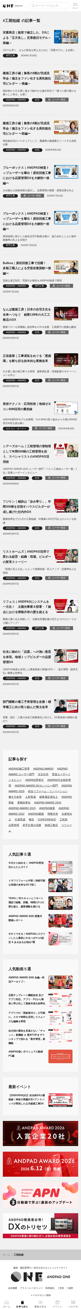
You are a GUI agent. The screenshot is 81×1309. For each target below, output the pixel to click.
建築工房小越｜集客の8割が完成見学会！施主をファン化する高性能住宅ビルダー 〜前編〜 (27, 128)
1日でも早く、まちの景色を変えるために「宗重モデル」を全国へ (39, 50)
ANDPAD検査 (47, 808)
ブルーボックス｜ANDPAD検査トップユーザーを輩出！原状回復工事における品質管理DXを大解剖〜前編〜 (27, 221)
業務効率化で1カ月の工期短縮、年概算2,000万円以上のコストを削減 (39, 521)
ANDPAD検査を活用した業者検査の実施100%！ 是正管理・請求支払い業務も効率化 (40, 671)
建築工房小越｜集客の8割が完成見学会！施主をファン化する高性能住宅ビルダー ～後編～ (27, 78)
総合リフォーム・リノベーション (48, 791)
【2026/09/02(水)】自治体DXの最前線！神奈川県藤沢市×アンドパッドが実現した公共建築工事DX (26, 1099)
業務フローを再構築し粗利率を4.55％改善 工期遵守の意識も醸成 (39, 327)
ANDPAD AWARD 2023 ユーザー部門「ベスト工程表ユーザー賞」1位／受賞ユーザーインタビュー (40, 471)
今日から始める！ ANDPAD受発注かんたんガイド (26, 864)
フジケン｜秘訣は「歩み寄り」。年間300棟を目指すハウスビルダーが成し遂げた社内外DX (27, 506)
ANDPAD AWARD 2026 (47, 802)
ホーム (6, 1254)
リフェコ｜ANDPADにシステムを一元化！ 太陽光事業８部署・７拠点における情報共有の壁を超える (27, 607)
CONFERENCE (47, 819)
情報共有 (52, 813)
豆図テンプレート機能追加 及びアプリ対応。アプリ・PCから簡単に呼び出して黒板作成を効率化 (26, 999)
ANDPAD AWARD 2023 (22, 808)
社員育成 (20, 819)
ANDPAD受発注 (34, 779)
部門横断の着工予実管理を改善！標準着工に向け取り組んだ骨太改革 (27, 704)
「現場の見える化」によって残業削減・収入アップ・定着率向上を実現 (39, 571)
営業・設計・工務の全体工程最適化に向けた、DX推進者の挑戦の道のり (40, 719)
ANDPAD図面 (36, 813)
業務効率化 (24, 802)
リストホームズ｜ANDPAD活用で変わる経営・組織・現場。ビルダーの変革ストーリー (27, 557)
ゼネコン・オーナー (16, 428)
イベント (57, 1306)
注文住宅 (43, 774)
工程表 (63, 819)
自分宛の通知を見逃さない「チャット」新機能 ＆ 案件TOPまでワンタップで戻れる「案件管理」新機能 (26, 1037)
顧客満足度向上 (48, 796)
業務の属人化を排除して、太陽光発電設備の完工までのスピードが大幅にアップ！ (39, 621)
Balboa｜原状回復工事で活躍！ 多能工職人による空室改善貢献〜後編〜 (27, 268)
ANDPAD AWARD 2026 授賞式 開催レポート (26, 918)
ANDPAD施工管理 (19, 768)
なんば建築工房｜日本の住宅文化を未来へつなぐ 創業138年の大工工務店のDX (27, 314)
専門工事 (10, 55)
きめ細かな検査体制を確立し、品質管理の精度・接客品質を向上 (38, 190)
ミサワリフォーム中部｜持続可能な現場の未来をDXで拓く (26, 882)
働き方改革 (15, 796)
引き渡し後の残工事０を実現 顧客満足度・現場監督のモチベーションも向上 (39, 373)
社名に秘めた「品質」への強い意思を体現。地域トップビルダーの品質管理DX (27, 657)
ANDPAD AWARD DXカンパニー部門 (36, 785)
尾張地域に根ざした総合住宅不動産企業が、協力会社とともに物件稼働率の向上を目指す (39, 238)
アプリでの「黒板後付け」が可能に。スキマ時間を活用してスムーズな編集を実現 (26, 1017)
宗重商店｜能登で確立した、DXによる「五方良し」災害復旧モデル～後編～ (27, 37)
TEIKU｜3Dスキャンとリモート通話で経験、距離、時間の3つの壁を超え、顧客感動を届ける (26, 902)
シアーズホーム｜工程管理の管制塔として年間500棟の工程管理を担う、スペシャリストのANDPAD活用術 (27, 453)
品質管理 (13, 825)
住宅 (37, 100)
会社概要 (12, 1288)
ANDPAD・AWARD (16, 100)
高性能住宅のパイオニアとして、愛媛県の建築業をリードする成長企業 (39, 142)
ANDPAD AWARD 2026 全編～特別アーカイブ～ (26, 979)
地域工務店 (51, 825)
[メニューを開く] (75, 5)
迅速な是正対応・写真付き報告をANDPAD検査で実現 (32, 280)
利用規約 (49, 1288)
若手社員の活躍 (32, 825)
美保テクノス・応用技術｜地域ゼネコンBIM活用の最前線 (27, 406)
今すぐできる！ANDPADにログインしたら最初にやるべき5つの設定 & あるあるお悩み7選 (26, 937)
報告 (31, 819)
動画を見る (41, 1306)
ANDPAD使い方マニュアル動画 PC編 (26, 1053)
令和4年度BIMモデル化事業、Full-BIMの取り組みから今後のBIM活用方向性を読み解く (40, 421)
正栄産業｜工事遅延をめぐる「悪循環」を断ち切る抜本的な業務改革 (27, 358)
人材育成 (30, 796)
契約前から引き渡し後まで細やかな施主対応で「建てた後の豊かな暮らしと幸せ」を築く (39, 92)
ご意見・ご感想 (65, 1288)
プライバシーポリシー (31, 1288)
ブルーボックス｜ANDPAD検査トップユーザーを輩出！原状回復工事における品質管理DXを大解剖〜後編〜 (27, 175)
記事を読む (22, 1306)
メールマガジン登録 (40, 1295)
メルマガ (73, 1306)
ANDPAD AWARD (43, 768)
